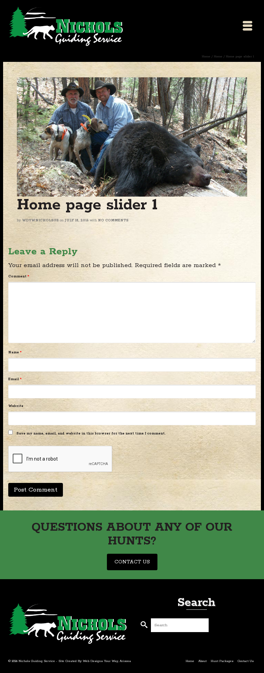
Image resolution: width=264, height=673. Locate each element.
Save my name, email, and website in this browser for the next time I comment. (91, 433)
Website (15, 406)
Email (15, 379)
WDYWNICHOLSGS (40, 220)
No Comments (113, 220)
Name (15, 352)
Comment (18, 276)
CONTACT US (132, 562)
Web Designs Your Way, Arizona (107, 661)
